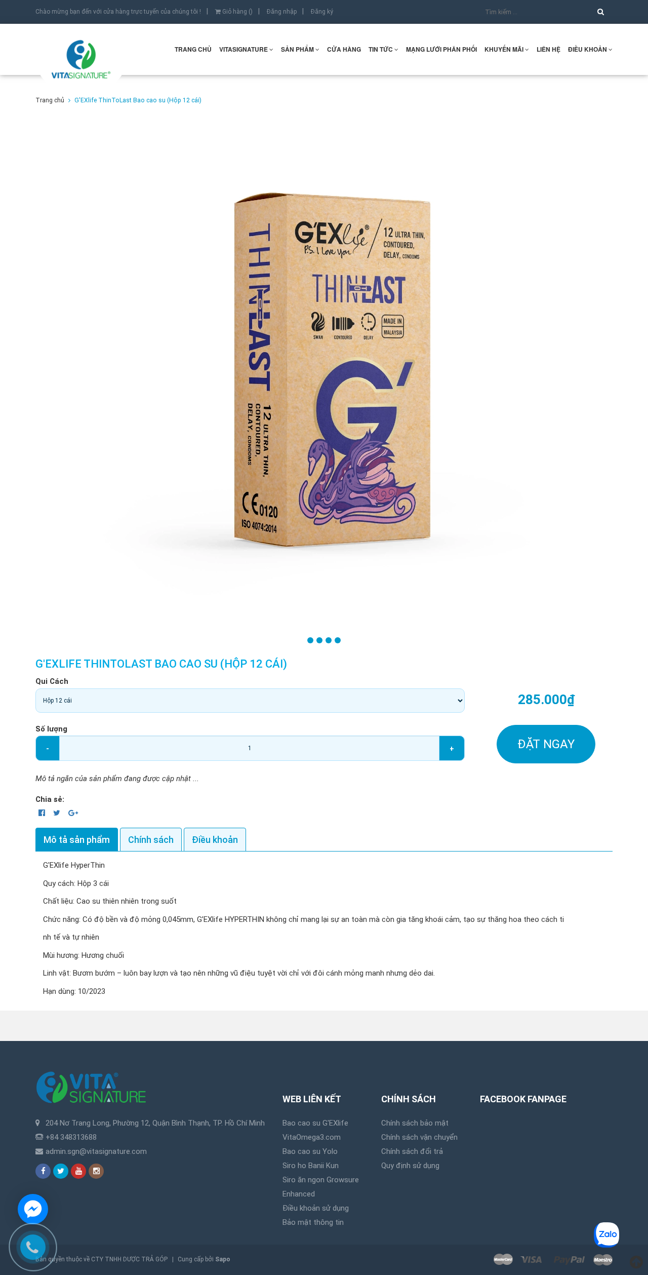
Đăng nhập (282, 11)
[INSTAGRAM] (96, 1171)
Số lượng (51, 728)
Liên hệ (548, 49)
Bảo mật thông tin (313, 1222)
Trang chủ (193, 49)
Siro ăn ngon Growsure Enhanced (320, 1187)
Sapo (222, 1259)
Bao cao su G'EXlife (315, 1123)
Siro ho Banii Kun (310, 1165)
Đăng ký (322, 11)
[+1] (73, 813)
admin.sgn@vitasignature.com (96, 1151)
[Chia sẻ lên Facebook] (42, 813)
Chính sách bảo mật (415, 1123)
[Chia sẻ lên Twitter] (57, 813)
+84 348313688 (71, 1137)
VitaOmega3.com (311, 1137)
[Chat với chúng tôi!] (33, 1209)
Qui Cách (51, 681)
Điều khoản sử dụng (315, 1208)
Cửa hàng (344, 49)
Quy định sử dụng (410, 1165)
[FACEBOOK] (43, 1171)
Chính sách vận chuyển (419, 1137)
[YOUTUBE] (78, 1171)
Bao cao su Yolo (310, 1151)
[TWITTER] (60, 1171)
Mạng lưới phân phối (441, 49)
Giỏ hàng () (237, 11)
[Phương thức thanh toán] (553, 1260)
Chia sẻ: (49, 799)
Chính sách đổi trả (412, 1151)
